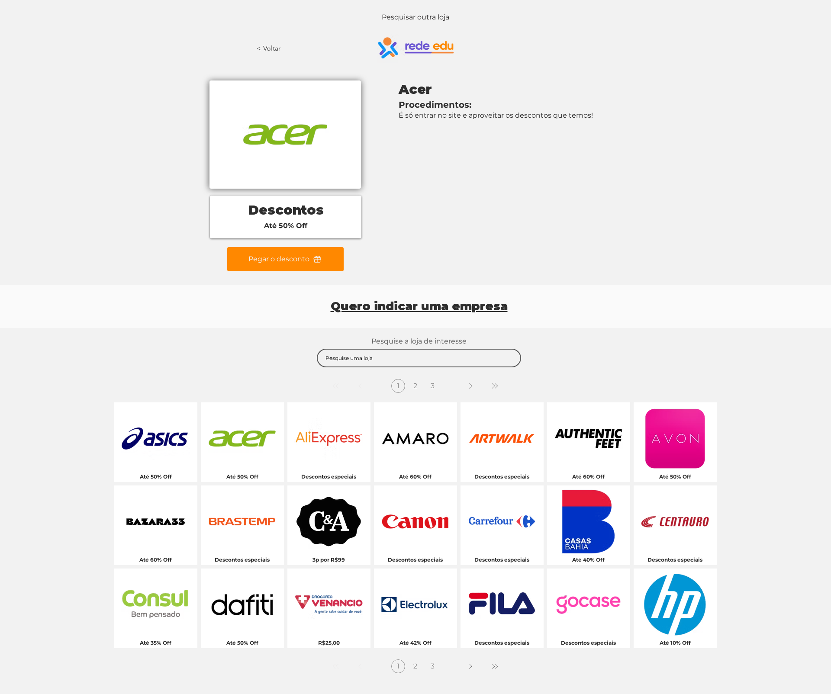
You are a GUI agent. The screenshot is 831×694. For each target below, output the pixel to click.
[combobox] (419, 358)
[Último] (494, 386)
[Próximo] (470, 386)
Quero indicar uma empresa (419, 306)
